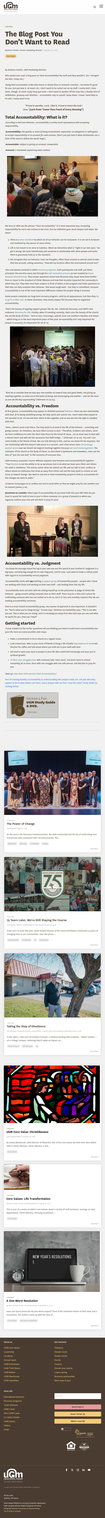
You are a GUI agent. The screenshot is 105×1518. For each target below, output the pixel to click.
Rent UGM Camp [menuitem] (11, 1413)
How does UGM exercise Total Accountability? (35, 673)
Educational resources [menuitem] (14, 1397)
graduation (12, 844)
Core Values (10, 56)
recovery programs (47, 270)
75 (35, 940)
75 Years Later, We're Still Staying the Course (37, 920)
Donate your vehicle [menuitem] (63, 1368)
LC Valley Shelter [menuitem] (12, 1417)
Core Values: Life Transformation (28, 1199)
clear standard (26, 239)
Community (34, 844)
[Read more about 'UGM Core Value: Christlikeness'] (52, 1094)
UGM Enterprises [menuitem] (11, 1364)
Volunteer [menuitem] (58, 1348)
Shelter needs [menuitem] (60, 1356)
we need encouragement (81, 448)
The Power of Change (21, 824)
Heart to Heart (13, 1046)
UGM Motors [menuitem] (9, 1372)
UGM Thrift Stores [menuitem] (12, 1368)
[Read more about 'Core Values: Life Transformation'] (52, 1177)
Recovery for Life (22, 312)
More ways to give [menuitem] (62, 1380)
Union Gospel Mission (14, 1137)
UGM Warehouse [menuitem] (11, 1376)
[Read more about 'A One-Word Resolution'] (52, 1261)
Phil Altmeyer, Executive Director (18, 1031)
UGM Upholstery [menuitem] (11, 1380)
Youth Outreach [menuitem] (11, 1405)
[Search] (94, 7)
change (45, 844)
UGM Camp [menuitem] (9, 1409)
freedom (69, 411)
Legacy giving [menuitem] (60, 1372)
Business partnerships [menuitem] (64, 1376)
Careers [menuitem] (58, 1364)
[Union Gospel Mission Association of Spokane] (66, 1438)
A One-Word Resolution (22, 1301)
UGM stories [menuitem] (9, 1421)
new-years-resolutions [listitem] (28, 1321)
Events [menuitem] (57, 1360)
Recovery (23, 844)
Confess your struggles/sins (23, 660)
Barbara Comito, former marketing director (24, 50)
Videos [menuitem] (7, 1425)
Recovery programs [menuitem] (13, 1401)
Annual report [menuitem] (10, 1360)
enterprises (44, 940)
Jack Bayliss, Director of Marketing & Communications (26, 925)
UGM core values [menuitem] (12, 1348)
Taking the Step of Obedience (26, 1026)
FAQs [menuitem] (6, 1430)
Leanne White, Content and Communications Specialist (51, 1031)
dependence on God (83, 643)
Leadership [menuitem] (9, 1352)
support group (50, 581)
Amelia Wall (11, 828)
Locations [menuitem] (8, 1356)
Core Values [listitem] (12, 1152)
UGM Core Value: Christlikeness (27, 1132)
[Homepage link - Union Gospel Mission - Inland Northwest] (13, 1481)
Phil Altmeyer (27, 1046)
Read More (94, 849)
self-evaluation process (59, 273)
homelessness (13, 940)
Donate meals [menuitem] (60, 1352)
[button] (101, 6)
